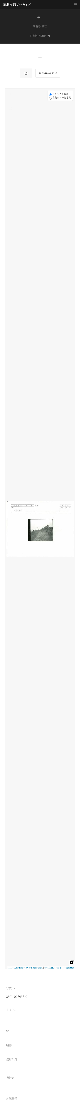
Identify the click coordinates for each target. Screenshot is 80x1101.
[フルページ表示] (10, 108)
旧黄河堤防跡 (38, 36)
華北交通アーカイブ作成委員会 (59, 967)
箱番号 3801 (40, 26)
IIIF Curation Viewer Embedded (25, 967)
